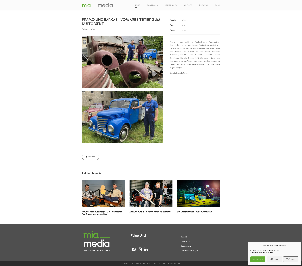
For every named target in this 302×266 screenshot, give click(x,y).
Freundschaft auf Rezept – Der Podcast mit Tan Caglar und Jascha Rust (103, 196)
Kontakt (184, 237)
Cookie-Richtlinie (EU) (189, 251)
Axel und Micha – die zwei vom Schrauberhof (150, 212)
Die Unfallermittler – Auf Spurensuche (194, 212)
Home (137, 5)
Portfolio (152, 5)
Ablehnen (274, 259)
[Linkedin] (146, 250)
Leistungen (171, 5)
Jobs (217, 5)
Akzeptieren (257, 259)
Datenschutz (186, 246)
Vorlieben (290, 259)
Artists (188, 5)
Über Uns (203, 5)
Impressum (185, 241)
